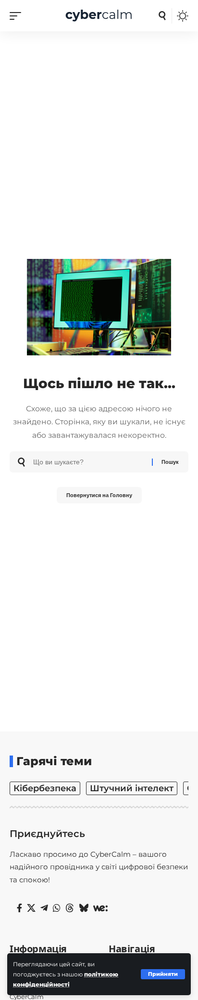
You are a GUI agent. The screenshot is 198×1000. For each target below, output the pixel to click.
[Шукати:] (89, 462)
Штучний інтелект (131, 788)
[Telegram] (44, 908)
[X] (31, 908)
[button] (163, 974)
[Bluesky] (83, 908)
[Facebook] (19, 908)
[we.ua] (100, 908)
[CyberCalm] (99, 15)
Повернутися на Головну (99, 495)
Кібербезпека (44, 788)
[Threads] (69, 908)
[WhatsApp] (56, 908)
